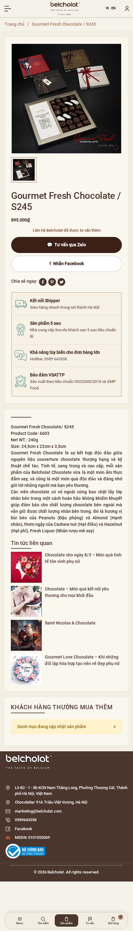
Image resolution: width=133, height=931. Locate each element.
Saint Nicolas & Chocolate (70, 622)
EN (113, 8)
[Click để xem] (66, 98)
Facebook (23, 828)
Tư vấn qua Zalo (66, 244)
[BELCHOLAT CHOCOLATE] (65, 8)
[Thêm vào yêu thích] (116, 147)
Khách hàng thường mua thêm (62, 707)
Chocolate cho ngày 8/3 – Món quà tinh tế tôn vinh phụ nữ (83, 558)
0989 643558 (55, 359)
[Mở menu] (7, 8)
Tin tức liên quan (31, 543)
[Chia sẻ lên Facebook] (43, 281)
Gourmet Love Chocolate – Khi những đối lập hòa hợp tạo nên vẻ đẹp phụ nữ (82, 660)
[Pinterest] (52, 281)
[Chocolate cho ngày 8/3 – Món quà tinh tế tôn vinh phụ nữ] (26, 567)
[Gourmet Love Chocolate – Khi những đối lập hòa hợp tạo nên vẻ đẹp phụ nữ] (26, 669)
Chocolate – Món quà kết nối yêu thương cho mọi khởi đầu (77, 592)
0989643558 (25, 819)
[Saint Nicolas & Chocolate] (26, 635)
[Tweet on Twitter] (61, 281)
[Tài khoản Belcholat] (125, 8)
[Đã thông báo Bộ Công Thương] (25, 851)
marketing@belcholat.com (38, 811)
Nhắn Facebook (66, 263)
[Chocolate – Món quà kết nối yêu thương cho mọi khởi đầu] (26, 601)
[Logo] (66, 761)
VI (107, 8)
